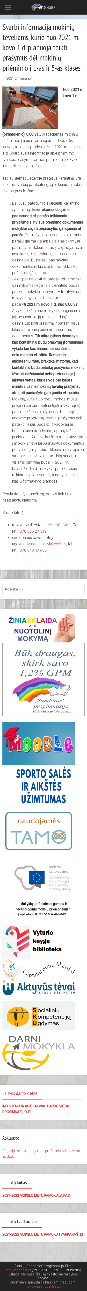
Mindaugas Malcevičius (46, 544)
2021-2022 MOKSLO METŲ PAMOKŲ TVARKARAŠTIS (42, 1234)
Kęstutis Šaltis (60, 525)
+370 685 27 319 (32, 531)
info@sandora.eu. (38, 272)
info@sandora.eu (19, 1270)
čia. (54, 241)
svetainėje (31, 166)
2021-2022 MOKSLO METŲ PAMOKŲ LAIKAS (36, 1195)
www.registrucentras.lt (44, 1286)
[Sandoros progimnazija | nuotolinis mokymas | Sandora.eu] (43, 6)
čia (39, 241)
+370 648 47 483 (32, 550)
